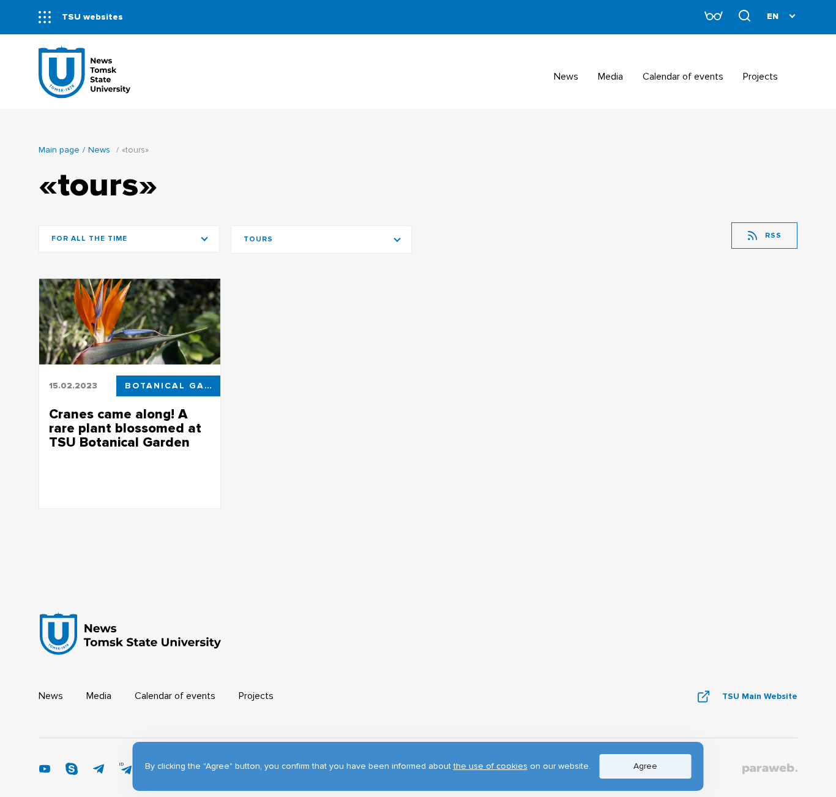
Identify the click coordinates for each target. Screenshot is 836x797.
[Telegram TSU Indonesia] (125, 772)
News (99, 150)
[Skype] (71, 772)
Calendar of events (175, 696)
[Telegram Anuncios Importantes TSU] (98, 772)
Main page (59, 150)
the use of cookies (490, 766)
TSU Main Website (759, 696)
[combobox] (321, 239)
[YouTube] (45, 772)
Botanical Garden (172, 385)
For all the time (89, 238)
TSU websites (92, 17)
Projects (256, 696)
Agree (645, 766)
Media (98, 696)
